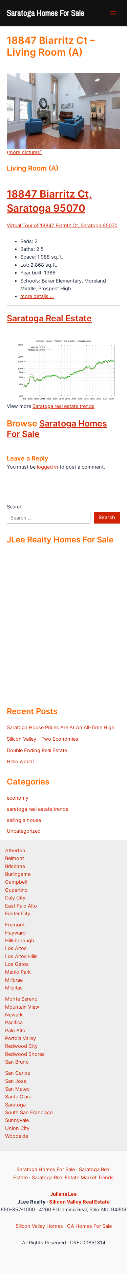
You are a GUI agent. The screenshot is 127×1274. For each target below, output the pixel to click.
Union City (17, 1128)
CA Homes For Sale (89, 1226)
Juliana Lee (63, 1194)
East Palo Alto (21, 906)
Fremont (15, 925)
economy (17, 798)
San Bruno (17, 1062)
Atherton (15, 851)
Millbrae (14, 980)
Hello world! (20, 762)
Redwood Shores (25, 1054)
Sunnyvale (17, 1120)
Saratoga (15, 1105)
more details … (37, 296)
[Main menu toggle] (113, 13)
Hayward (15, 933)
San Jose (15, 1081)
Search (15, 507)
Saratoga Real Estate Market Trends (73, 1178)
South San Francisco (29, 1112)
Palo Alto (15, 1031)
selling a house (24, 820)
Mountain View (22, 1007)
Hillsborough (19, 941)
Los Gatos (17, 964)
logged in (47, 467)
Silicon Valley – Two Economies (42, 739)
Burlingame (17, 874)
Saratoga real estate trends (63, 406)
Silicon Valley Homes (39, 1226)
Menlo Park (18, 972)
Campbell (16, 882)
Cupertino (16, 890)
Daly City (15, 898)
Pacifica (14, 1022)
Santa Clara (18, 1097)
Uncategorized (24, 831)
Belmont (14, 858)
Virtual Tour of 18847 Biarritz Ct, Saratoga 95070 (62, 226)
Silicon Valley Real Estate (79, 1202)
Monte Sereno (21, 999)
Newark (14, 1015)
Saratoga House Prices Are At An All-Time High (60, 727)
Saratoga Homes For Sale (45, 12)
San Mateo (17, 1089)
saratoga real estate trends (37, 809)
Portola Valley (20, 1038)
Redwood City (21, 1046)
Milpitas (14, 988)
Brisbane (15, 866)
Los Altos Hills (21, 956)
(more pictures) (24, 152)
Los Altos (16, 948)
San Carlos (17, 1073)
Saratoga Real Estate (49, 318)
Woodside (16, 1136)
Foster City (17, 914)
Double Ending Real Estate (37, 750)
